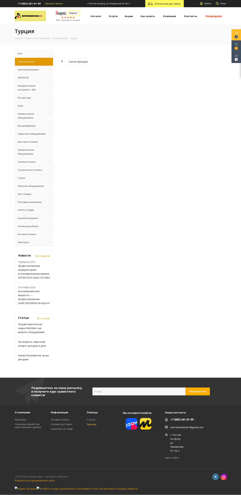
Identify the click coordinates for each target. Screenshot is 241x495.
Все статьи (43, 318)
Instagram (224, 476)
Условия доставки (61, 424)
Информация (59, 412)
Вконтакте (215, 476)
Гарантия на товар (62, 428)
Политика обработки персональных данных (28, 425)
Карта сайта (172, 457)
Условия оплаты (60, 419)
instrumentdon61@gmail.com (186, 427)
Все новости (42, 256)
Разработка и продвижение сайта (35, 480)
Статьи (91, 419)
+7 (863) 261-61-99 (181, 419)
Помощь (92, 412)
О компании (22, 412)
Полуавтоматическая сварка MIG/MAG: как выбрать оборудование (31, 328)
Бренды (91, 424)
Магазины (21, 419)
